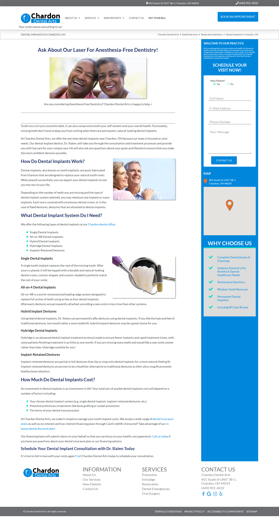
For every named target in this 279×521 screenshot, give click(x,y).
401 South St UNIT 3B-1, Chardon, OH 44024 (173, 3)
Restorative (150, 484)
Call (78, 456)
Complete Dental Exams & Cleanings (233, 259)
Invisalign (148, 479)
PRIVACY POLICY (194, 511)
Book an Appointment (238, 16)
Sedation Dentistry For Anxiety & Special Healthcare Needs (231, 271)
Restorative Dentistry (211, 34)
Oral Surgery (151, 493)
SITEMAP (251, 511)
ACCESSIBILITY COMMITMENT (225, 511)
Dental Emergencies (156, 489)
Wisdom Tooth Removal (232, 289)
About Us (71, 17)
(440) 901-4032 (212, 488)
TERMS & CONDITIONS (168, 511)
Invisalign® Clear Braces (232, 307)
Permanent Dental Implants (229, 298)
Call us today (160, 436)
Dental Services (190, 34)
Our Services (92, 479)
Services (90, 17)
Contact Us (136, 17)
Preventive (149, 475)
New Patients (112, 17)
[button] (232, 205)
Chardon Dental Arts (168, 34)
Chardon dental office (101, 224)
